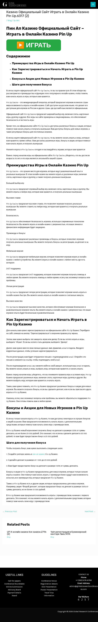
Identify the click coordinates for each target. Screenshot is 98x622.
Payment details (14, 593)
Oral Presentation (49, 587)
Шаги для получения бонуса (32, 84)
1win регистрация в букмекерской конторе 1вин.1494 (68, 533)
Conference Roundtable (14, 584)
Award (14, 596)
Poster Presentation (49, 590)
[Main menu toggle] (93, 4)
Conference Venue (49, 581)
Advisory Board (14, 590)
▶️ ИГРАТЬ (33, 45)
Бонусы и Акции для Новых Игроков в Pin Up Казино (48, 78)
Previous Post (10, 511)
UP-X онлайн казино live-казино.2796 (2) (26, 533)
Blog (10, 20)
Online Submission (14, 587)
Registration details (49, 584)
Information (49, 596)
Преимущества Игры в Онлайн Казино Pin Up (43, 63)
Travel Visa (49, 593)
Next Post (90, 511)
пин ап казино (39, 454)
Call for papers (14, 581)
